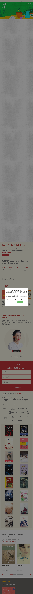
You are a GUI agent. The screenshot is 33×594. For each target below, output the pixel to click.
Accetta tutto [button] (20, 302)
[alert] (16, 297)
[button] (16, 304)
